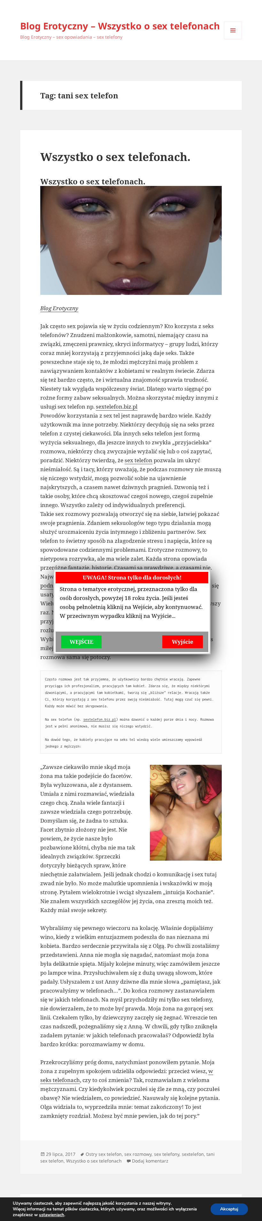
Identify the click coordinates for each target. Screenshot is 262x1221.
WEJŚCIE (81, 641)
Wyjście (182, 641)
